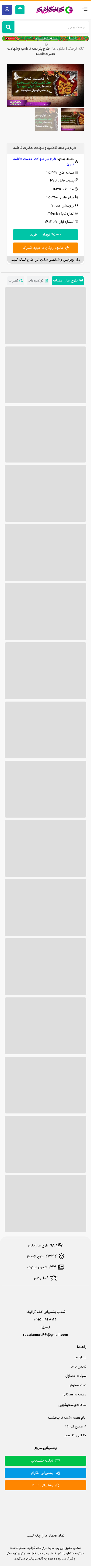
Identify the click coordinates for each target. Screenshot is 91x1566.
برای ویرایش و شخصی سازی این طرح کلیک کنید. (45, 259)
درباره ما (80, 1357)
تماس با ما (78, 1366)
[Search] (8, 27)
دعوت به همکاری (74, 1394)
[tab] (68, 280)
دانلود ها (58, 49)
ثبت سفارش (77, 1385)
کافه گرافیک (76, 49)
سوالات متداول (75, 1376)
